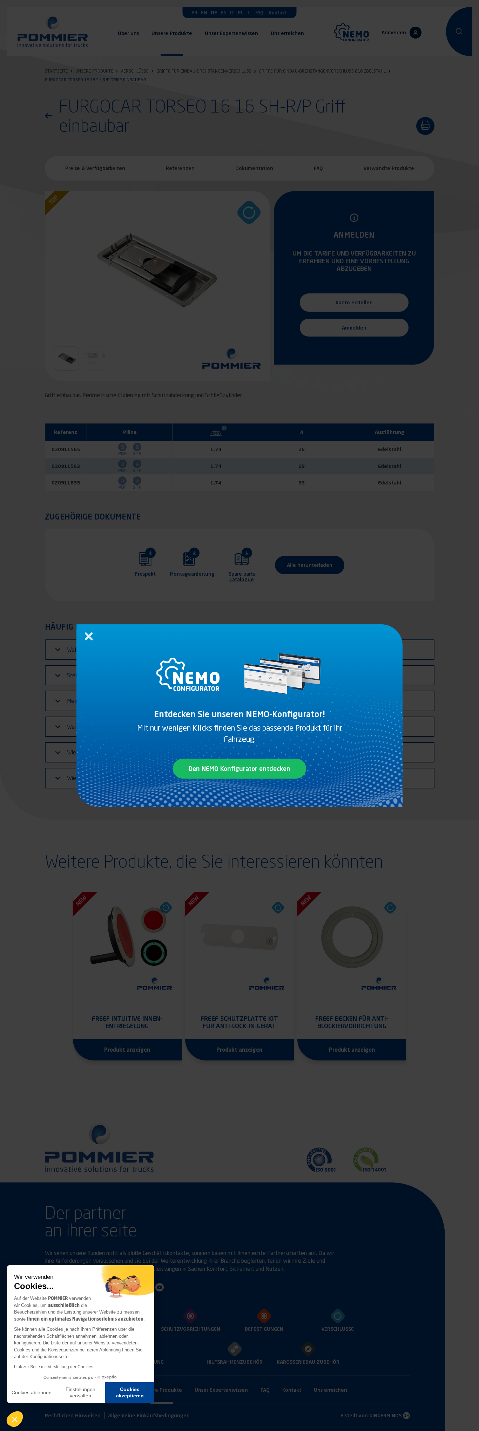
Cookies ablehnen (32, 1392)
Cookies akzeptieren (130, 1392)
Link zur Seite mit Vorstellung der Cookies (53, 1366)
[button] (14, 1419)
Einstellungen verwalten (80, 1392)
